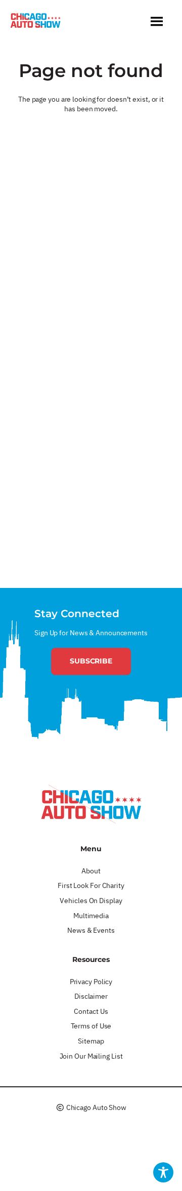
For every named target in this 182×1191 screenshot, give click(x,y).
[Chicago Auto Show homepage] (91, 804)
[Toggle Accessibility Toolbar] (163, 1172)
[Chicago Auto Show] (35, 22)
